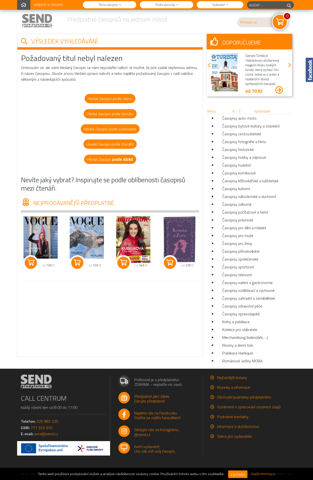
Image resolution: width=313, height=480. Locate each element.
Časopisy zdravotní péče (242, 306)
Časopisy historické (238, 149)
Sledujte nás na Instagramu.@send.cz (156, 432)
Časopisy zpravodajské (241, 314)
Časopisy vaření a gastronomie (247, 283)
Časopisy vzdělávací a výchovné (248, 290)
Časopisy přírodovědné (240, 251)
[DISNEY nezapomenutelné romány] (179, 239)
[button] (209, 65)
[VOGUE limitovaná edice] (87, 237)
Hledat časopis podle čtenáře (110, 144)
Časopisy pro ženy (237, 243)
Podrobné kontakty (232, 417)
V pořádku (237, 474)
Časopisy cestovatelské (241, 134)
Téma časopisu (108, 4)
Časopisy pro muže (237, 236)
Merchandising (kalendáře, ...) (245, 337)
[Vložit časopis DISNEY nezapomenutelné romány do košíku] (170, 263)
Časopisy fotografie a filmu (244, 142)
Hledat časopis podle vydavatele (110, 129)
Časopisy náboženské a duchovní (249, 196)
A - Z (236, 111)
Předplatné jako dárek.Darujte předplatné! (152, 398)
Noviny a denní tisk (237, 345)
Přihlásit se (248, 22)
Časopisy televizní (237, 275)
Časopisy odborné (237, 204)
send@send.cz (46, 434)
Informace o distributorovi (238, 426)
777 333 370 (41, 428)
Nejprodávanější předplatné (73, 202)
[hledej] (289, 5)
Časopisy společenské (240, 259)
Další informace (263, 474)
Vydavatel (219, 4)
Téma (211, 111)
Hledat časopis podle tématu (110, 114)
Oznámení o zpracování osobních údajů (248, 407)
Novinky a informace (233, 387)
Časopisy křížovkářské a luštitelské (250, 181)
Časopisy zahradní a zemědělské (248, 298)
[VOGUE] (40, 237)
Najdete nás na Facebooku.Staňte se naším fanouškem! (157, 415)
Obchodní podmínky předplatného (244, 397)
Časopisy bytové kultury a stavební (250, 126)
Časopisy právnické (237, 220)
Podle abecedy (165, 4)
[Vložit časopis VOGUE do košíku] (31, 263)
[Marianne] (133, 239)
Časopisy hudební (236, 165)
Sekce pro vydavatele (234, 436)
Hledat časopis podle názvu (110, 99)
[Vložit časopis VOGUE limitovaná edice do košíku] (77, 263)
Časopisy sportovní (238, 267)
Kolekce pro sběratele (239, 329)
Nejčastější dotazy (232, 377)
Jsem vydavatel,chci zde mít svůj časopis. (154, 449)
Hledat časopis (110, 159)
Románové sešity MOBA (242, 361)
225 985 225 (47, 421)
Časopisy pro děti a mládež (244, 228)
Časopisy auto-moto (239, 118)
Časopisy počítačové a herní (245, 212)
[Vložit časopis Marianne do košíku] (123, 263)
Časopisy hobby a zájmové (244, 157)
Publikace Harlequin (237, 353)
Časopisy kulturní (236, 189)
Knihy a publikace (236, 322)
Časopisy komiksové (239, 173)
